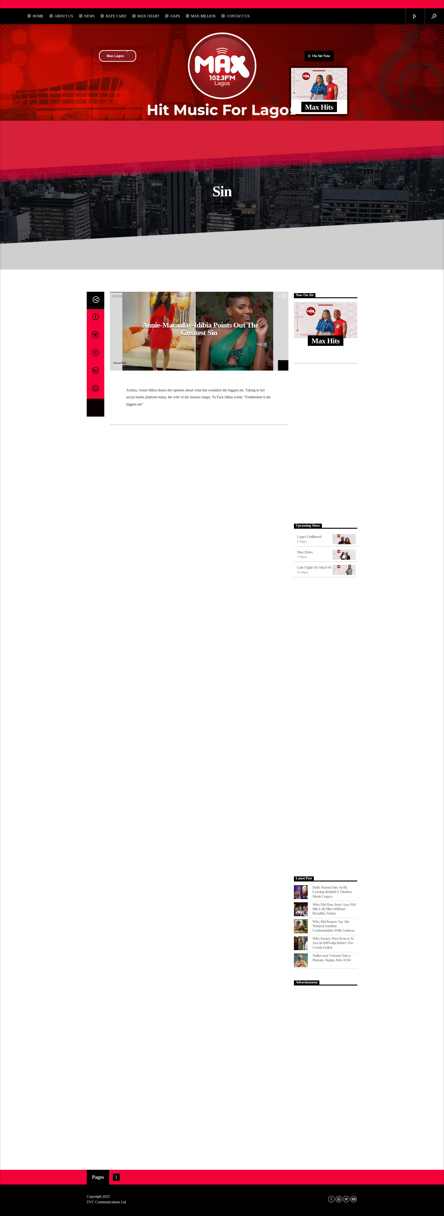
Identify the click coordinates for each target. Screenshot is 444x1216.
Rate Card (116, 16)
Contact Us (238, 16)
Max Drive (305, 552)
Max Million (203, 16)
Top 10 (12, 4)
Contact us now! (41, 4)
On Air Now (320, 56)
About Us (64, 16)
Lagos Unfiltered (309, 537)
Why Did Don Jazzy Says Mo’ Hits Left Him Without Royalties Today (334, 909)
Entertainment (125, 296)
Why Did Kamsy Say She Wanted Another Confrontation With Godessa (333, 926)
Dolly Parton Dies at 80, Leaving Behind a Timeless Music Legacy (332, 891)
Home (38, 16)
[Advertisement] (326, 442)
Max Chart (148, 16)
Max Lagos (115, 56)
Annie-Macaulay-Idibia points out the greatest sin (200, 329)
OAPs (175, 16)
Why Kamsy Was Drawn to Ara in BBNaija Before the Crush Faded (333, 943)
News (89, 16)
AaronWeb (119, 363)
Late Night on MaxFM (314, 567)
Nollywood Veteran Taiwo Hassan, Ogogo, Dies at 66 (331, 958)
